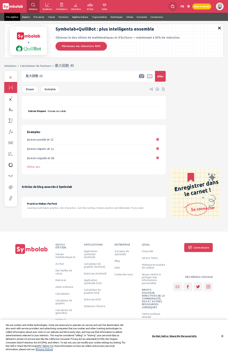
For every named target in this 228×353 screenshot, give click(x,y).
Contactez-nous (124, 274)
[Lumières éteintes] (188, 6)
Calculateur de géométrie (63, 311)
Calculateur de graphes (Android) (94, 265)
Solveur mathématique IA (65, 255)
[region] (114, 336)
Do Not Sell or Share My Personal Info (174, 336)
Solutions (10, 65)
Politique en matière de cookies (153, 266)
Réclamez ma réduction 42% (81, 46)
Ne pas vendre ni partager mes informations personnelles (151, 278)
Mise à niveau (202, 6)
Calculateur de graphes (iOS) (92, 291)
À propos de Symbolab (122, 253)
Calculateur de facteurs (35, 65)
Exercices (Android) (95, 273)
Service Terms (150, 258)
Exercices (60, 280)
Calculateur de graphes (63, 302)
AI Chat (59, 263)
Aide (117, 267)
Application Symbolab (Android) (90, 254)
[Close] (222, 336)
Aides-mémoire (64, 287)
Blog (117, 260)
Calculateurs (62, 293)
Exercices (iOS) (92, 299)
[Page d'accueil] (31, 253)
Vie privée (147, 251)
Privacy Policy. (44, 349)
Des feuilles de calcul (63, 272)
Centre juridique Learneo (151, 315)
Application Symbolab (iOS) (93, 281)
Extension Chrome (94, 306)
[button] (141, 78)
